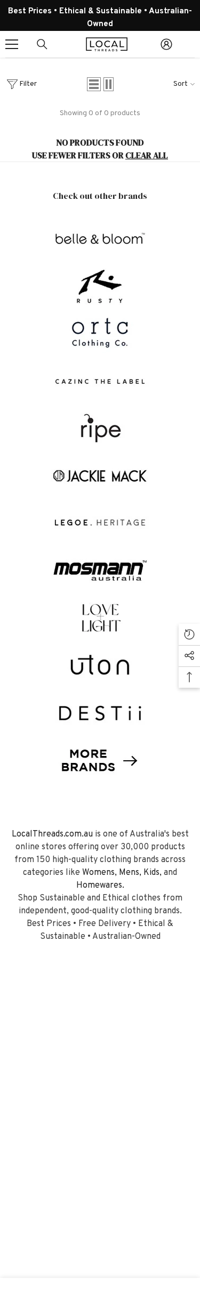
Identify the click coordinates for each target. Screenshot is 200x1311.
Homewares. (100, 885)
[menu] (11, 44)
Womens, (99, 872)
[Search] (42, 44)
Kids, (152, 872)
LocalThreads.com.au (52, 834)
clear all (146, 155)
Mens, (130, 872)
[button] (94, 84)
